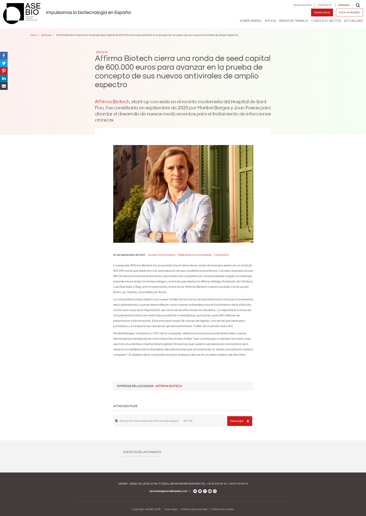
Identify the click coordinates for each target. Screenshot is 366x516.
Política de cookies (222, 509)
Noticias (46, 35)
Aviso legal (171, 509)
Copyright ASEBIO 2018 (146, 509)
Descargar (237, 421)
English (343, 5)
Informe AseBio (349, 12)
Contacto (325, 5)
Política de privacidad (194, 509)
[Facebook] (4, 55)
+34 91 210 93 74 (238, 483)
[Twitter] (4, 63)
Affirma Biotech (112, 101)
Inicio (33, 35)
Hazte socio (322, 12)
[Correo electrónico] (4, 86)
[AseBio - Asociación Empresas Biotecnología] (21, 13)
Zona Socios (302, 5)
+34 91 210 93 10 (216, 483)
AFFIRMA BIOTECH (169, 386)
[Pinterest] (4, 70)
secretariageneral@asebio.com (168, 491)
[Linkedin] (4, 78)
